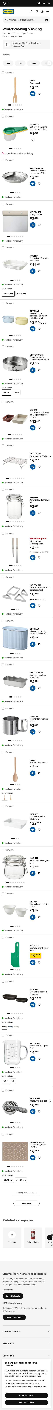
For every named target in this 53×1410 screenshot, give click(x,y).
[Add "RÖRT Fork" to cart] (32, 93)
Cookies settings (26, 1402)
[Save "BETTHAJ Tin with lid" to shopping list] (39, 328)
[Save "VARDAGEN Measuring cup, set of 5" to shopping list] (39, 1111)
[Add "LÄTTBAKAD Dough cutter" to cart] (32, 225)
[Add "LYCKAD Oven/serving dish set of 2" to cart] (32, 427)
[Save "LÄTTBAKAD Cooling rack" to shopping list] (39, 467)
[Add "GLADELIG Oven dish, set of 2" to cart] (32, 1004)
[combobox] (23, 19)
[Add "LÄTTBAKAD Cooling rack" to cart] (32, 467)
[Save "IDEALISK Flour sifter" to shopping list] (39, 732)
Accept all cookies (26, 1395)
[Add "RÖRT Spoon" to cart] (32, 773)
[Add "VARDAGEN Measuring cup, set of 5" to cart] (32, 1111)
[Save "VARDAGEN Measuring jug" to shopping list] (39, 1058)
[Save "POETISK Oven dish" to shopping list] (39, 271)
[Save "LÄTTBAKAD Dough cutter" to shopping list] (39, 225)
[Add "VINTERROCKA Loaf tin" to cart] (32, 688)
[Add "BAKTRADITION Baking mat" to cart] (32, 1157)
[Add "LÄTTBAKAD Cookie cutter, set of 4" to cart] (32, 605)
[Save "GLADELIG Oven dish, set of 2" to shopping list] (39, 1004)
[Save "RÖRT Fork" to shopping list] (39, 93)
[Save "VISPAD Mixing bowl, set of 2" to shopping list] (39, 917)
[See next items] (49, 63)
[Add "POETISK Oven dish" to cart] (32, 271)
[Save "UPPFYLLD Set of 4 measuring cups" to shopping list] (32, 140)
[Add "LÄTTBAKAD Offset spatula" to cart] (32, 557)
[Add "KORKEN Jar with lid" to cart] (32, 513)
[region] (26, 1383)
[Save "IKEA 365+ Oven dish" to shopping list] (39, 829)
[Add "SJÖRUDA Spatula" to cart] (32, 962)
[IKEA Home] (8, 11)
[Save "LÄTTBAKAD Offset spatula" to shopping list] (39, 557)
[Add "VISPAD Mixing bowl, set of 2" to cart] (32, 917)
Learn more (8, 1289)
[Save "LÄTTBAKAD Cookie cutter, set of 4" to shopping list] (39, 605)
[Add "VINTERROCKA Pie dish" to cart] (32, 183)
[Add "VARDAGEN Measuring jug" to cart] (32, 1058)
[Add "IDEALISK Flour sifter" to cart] (32, 732)
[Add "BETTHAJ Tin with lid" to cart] (32, 328)
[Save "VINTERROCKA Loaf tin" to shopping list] (39, 688)
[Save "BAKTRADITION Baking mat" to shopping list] (39, 1157)
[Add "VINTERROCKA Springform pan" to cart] (32, 370)
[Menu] (47, 11)
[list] (26, 1237)
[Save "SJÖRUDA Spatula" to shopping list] (39, 962)
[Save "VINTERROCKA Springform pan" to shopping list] (39, 370)
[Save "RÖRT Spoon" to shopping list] (39, 773)
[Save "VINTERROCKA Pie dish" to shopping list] (39, 183)
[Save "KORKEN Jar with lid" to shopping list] (39, 513)
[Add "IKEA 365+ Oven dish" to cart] (32, 829)
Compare (9, 72)
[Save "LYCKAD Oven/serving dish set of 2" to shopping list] (39, 427)
